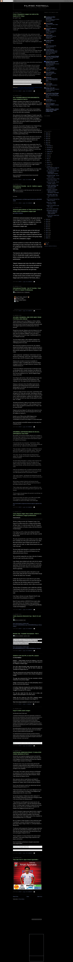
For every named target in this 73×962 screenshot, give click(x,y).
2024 (47, 136)
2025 (47, 134)
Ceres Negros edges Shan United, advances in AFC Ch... (52, 196)
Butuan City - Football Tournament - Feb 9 (25, 633)
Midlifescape (48, 77)
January (49, 166)
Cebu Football (49, 83)
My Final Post (48, 41)
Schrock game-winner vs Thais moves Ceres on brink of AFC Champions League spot (27, 210)
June (48, 156)
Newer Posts (15, 896)
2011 (47, 234)
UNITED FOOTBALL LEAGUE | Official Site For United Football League (52, 110)
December (49, 145)
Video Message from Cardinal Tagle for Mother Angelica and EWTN (51, 79)
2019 (47, 219)
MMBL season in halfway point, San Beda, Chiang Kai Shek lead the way (52, 95)
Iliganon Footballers (50, 103)
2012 (47, 232)
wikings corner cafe (50, 88)
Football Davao (49, 99)
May (48, 158)
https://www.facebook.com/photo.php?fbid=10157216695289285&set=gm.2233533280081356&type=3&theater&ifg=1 (27, 625)
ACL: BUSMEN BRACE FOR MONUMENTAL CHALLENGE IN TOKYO (26, 98)
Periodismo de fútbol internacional (50, 17)
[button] (14, 307)
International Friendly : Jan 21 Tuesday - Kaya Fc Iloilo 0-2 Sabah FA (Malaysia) (27, 289)
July (48, 155)
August (48, 153)
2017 (47, 223)
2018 (47, 221)
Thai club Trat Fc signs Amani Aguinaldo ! (25, 859)
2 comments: (29, 704)
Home (28, 896)
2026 (47, 133)
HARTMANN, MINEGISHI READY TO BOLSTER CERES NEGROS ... (52, 212)
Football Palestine (50, 49)
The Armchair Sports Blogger (52, 93)
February (49, 164)
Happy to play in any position (51, 69)
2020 (47, 144)
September (49, 151)
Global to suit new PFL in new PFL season (26, 655)
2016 (47, 225)
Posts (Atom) (21, 899)
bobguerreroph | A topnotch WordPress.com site (52, 62)
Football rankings (50, 40)
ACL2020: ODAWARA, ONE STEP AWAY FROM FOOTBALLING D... (52, 187)
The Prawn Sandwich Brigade (52, 56)
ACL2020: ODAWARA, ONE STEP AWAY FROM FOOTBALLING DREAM (27, 318)
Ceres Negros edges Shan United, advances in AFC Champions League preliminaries (27, 514)
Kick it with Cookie (50, 72)
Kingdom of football (50, 67)
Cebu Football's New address (51, 85)
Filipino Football (36, 6)
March (48, 162)
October (49, 149)
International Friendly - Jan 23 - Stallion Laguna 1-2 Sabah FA (27, 187)
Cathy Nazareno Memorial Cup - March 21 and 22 (27, 617)
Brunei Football (49, 23)
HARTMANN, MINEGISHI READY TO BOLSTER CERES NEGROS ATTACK (27, 753)
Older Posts (39, 896)
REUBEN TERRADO (18, 213)
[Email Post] (34, 179)
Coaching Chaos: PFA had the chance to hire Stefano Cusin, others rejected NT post (51, 52)
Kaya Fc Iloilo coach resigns (21, 710)
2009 (47, 237)
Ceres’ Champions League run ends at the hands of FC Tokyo (26, 15)
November (49, 147)
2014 (47, 228)
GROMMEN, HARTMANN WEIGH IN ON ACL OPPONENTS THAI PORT (26, 432)
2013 (47, 230)
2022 (47, 140)
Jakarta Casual (49, 35)
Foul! (47, 44)
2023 (47, 138)
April (48, 160)
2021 (47, 142)
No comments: (29, 179)
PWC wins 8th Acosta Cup (51, 100)
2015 (47, 226)
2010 (47, 236)
